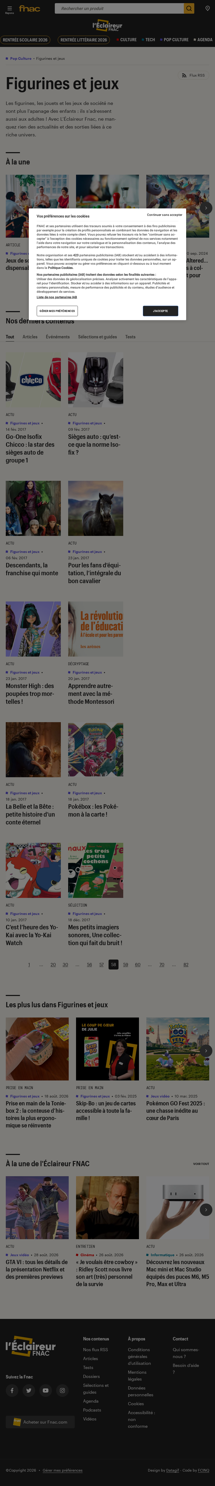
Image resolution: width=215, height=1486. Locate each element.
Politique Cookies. (60, 268)
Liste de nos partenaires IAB (57, 297)
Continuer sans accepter (164, 214)
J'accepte (160, 311)
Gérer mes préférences (57, 311)
